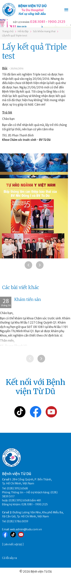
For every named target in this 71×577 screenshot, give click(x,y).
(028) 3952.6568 (17, 488)
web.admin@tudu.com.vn (26, 529)
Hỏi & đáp (23, 31)
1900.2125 (56, 21)
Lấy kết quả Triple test (14, 35)
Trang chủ (7, 31)
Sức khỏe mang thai (44, 31)
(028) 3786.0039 (17, 521)
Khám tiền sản (27, 299)
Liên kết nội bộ (13, 544)
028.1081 (37, 21)
